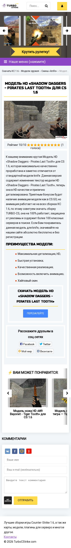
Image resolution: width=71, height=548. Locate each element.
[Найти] (46, 6)
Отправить (25, 500)
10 (58, 145)
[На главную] (10, 6)
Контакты (10, 536)
